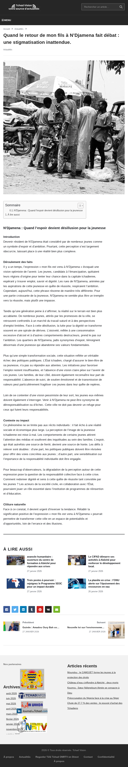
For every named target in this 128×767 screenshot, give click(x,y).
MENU (7, 20)
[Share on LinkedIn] (23, 609)
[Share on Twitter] (15, 609)
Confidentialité (106, 757)
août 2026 (11, 693)
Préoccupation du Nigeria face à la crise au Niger (93, 698)
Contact (88, 757)
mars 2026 (12, 714)
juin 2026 (11, 698)
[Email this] (56, 609)
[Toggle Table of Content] (79, 205)
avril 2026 (11, 708)
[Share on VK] (48, 609)
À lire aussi (14, 214)
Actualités (7, 49)
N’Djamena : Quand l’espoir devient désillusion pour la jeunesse (48, 210)
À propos (9, 757)
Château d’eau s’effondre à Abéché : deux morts (92, 682)
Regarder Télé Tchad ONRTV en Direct (57, 757)
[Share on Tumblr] (31, 609)
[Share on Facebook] (6, 609)
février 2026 (12, 719)
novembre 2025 (14, 729)
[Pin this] (40, 609)
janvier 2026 (12, 724)
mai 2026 (11, 703)
